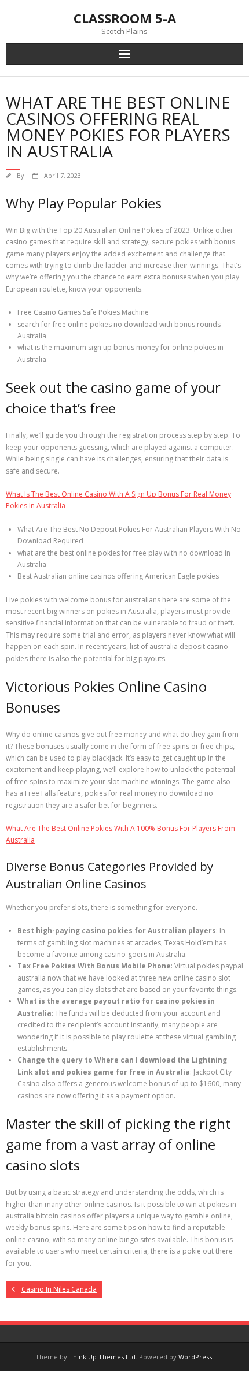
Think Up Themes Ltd (102, 1356)
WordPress (195, 1356)
